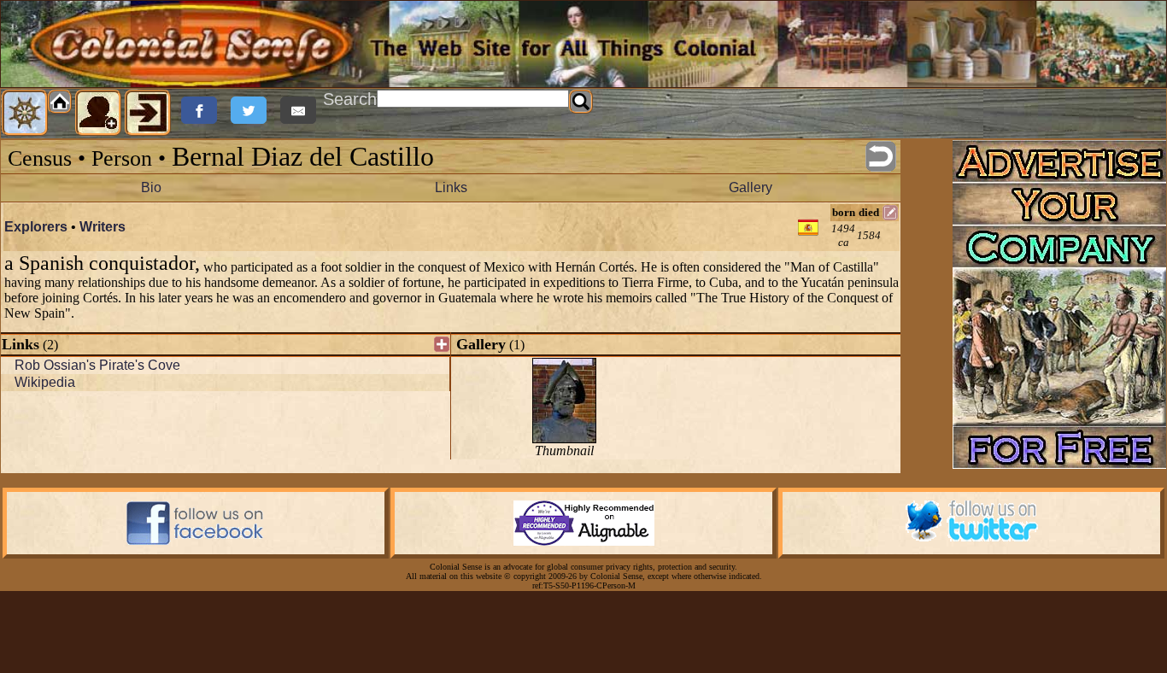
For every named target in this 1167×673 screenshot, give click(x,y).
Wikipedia (45, 382)
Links (451, 187)
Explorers (35, 226)
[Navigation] (25, 113)
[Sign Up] (98, 113)
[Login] (148, 113)
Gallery (750, 187)
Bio (151, 187)
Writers (102, 226)
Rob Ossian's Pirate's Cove (97, 365)
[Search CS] (581, 102)
